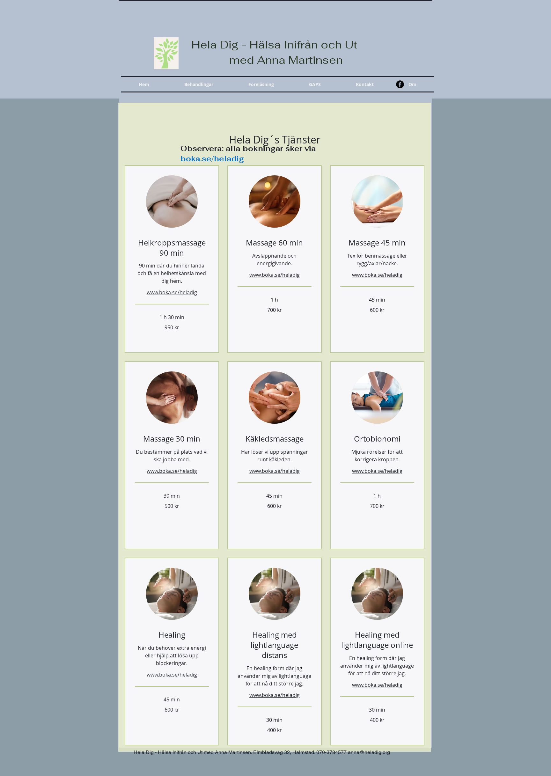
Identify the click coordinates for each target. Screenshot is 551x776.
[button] (199, 84)
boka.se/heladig (212, 159)
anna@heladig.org (369, 752)
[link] (172, 248)
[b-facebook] (400, 84)
